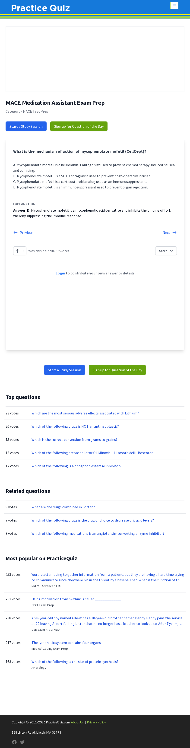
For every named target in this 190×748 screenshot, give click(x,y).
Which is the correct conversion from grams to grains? (74, 439)
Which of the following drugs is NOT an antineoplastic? (75, 426)
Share (163, 251)
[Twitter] (22, 742)
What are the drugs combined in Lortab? (63, 507)
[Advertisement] (95, 59)
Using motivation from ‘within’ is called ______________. (77, 599)
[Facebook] (14, 742)
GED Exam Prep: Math (46, 629)
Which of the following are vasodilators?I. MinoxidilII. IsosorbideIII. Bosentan (92, 452)
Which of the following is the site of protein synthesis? (75, 661)
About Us (77, 722)
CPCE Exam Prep (43, 605)
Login (60, 273)
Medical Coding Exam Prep (50, 648)
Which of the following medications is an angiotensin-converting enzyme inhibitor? (98, 533)
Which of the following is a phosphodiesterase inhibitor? (76, 466)
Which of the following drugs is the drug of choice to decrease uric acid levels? (93, 520)
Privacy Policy (96, 722)
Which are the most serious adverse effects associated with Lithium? (85, 413)
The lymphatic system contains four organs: (66, 642)
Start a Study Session (26, 126)
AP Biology (39, 667)
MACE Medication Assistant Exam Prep (55, 103)
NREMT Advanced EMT (47, 586)
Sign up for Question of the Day (79, 126)
